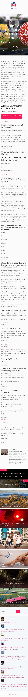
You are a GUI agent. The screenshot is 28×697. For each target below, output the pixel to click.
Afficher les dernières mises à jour (12, 115)
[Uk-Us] (14, 5)
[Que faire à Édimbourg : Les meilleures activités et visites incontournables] (14, 507)
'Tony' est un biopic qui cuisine (8, 622)
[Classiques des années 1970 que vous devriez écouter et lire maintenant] (2, 663)
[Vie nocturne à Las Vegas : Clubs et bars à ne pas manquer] (14, 526)
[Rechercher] (18, 611)
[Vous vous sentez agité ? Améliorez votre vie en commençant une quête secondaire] (2, 644)
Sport (4, 443)
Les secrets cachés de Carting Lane (13, 484)
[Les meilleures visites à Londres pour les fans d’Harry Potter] (14, 586)
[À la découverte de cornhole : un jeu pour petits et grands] (14, 606)
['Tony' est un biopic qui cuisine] (2, 619)
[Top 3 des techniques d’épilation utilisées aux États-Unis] (14, 567)
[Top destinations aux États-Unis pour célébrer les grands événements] (14, 548)
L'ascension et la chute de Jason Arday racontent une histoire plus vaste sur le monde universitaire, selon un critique (14, 686)
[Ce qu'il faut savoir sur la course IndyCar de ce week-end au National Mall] (2, 626)
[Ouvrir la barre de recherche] (26, 12)
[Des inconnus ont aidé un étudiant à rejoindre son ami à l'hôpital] (2, 635)
